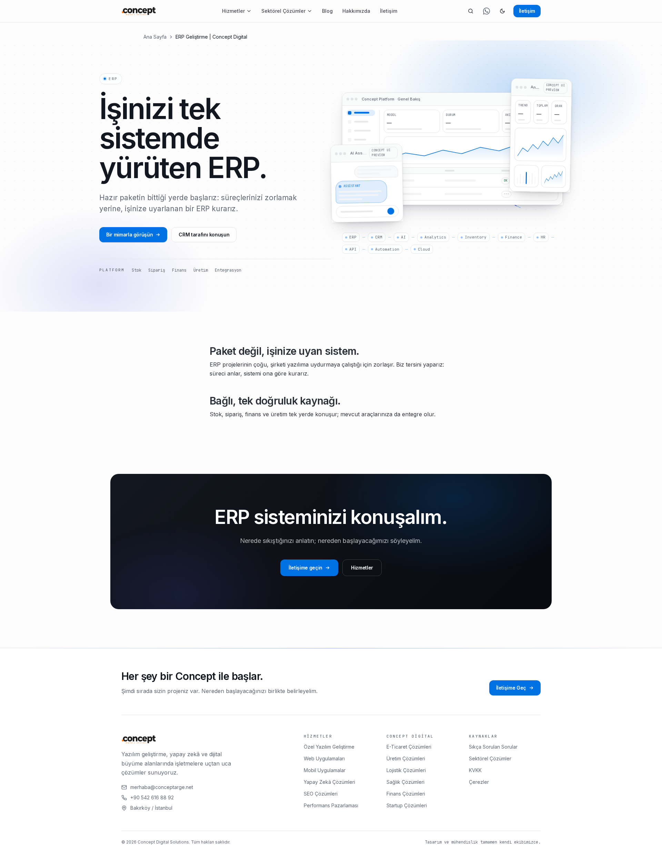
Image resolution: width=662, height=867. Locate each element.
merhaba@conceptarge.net (161, 787)
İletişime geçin (305, 568)
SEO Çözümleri (321, 794)
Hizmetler (233, 11)
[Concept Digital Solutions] (138, 11)
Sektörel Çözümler (283, 11)
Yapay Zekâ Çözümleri (329, 782)
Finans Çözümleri (406, 794)
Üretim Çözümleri (406, 758)
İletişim (388, 11)
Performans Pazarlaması (331, 805)
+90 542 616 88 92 (152, 797)
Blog (327, 11)
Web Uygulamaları (324, 758)
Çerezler (479, 782)
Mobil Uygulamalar (324, 770)
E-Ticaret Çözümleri (409, 747)
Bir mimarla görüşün (129, 234)
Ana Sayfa (155, 37)
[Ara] (470, 11)
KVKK (475, 770)
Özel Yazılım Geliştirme (329, 747)
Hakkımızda (356, 11)
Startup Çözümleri (407, 805)
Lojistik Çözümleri (406, 770)
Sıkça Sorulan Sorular (493, 747)
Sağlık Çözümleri (405, 782)
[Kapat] (166, 855)
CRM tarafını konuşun (204, 234)
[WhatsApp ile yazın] (486, 11)
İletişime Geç (511, 688)
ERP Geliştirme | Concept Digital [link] (211, 37)
